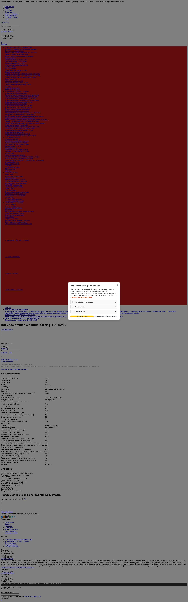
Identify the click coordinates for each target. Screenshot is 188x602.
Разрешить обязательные (106, 316)
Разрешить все (82, 316)
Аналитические (80, 307)
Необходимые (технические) (84, 302)
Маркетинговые (80, 311)
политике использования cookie (82, 297)
